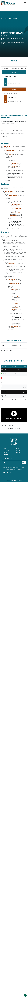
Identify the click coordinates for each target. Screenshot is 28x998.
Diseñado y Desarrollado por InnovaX (14, 480)
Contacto (6, 454)
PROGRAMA (6, 450)
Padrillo (6, 18)
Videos (5, 452)
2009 (25, 68)
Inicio (2, 18)
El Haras (17, 448)
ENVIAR (23, 462)
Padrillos (18, 452)
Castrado (6, 68)
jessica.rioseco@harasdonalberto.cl (14, 469)
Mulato (13, 68)
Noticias (18, 450)
